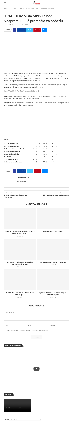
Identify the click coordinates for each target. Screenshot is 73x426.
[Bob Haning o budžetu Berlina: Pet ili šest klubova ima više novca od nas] (20, 249)
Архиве (6, 419)
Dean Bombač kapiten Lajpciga (53, 231)
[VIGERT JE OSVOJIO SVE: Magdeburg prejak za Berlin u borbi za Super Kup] (20, 218)
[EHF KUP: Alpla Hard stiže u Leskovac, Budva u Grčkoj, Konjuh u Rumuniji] (20, 279)
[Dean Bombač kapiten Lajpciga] (53, 218)
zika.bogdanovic (14, 25)
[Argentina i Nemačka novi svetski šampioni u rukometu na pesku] (53, 279)
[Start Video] (36, 368)
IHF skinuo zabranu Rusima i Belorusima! (53, 262)
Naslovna (6, 8)
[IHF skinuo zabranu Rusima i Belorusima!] (53, 249)
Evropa (14, 8)
